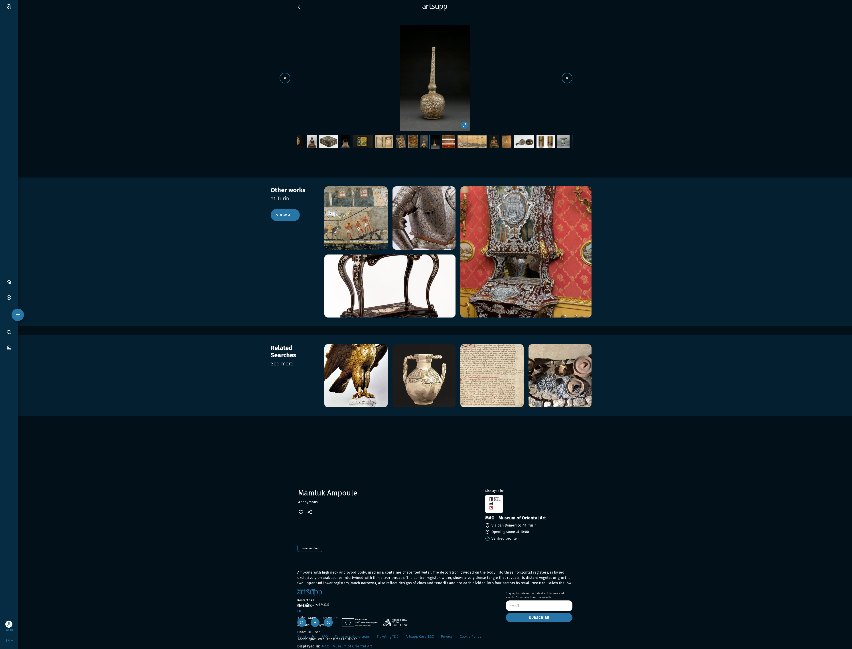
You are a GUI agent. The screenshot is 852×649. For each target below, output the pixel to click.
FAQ (325, 636)
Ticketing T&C (387, 636)
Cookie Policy (470, 636)
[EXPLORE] (8, 297)
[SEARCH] (8, 332)
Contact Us (306, 636)
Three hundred (310, 548)
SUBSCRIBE (539, 617)
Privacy (447, 636)
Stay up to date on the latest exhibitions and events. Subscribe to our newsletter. (535, 595)
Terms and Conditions (352, 636)
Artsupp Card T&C (420, 636)
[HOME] (8, 282)
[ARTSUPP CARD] (8, 347)
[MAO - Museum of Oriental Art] (528, 504)
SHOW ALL (285, 215)
